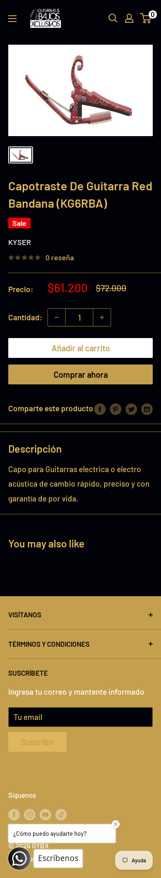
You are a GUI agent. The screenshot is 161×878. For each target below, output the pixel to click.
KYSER (19, 242)
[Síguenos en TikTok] (61, 813)
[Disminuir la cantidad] (56, 317)
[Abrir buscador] (113, 18)
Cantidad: (25, 317)
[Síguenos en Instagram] (30, 813)
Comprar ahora (81, 374)
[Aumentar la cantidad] (102, 317)
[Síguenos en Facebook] (14, 813)
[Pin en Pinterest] (115, 408)
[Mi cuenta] (129, 18)
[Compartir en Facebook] (100, 408)
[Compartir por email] (147, 408)
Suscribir (37, 742)
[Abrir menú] (12, 18)
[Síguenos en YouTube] (45, 813)
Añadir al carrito (81, 348)
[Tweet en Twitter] (131, 408)
